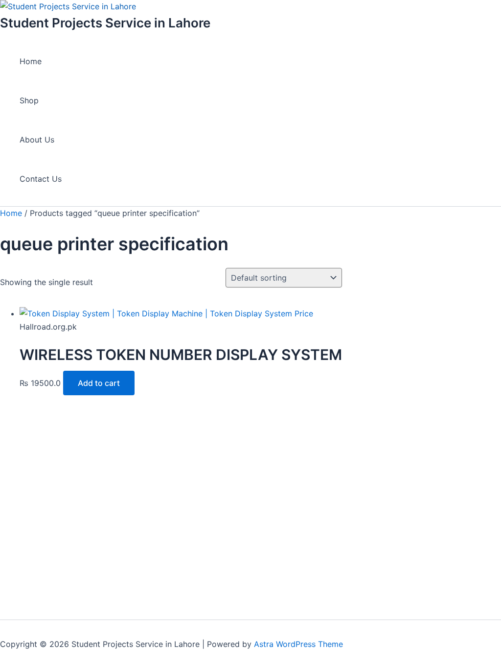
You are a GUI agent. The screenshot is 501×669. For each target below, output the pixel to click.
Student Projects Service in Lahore (105, 22)
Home (31, 61)
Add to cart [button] (99, 383)
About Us (37, 139)
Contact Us (41, 179)
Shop (29, 100)
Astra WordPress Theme (298, 644)
